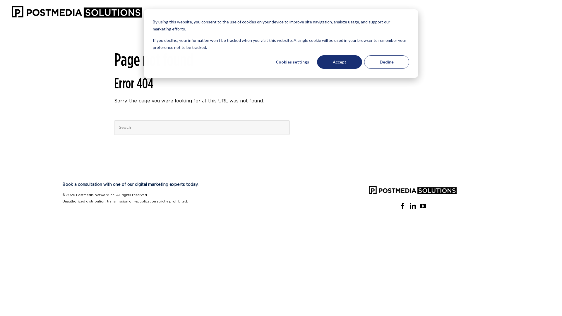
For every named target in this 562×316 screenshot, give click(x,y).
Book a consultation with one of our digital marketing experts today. (130, 185)
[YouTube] (423, 206)
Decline (387, 61)
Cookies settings (292, 61)
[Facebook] (403, 206)
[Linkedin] (413, 206)
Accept (339, 61)
